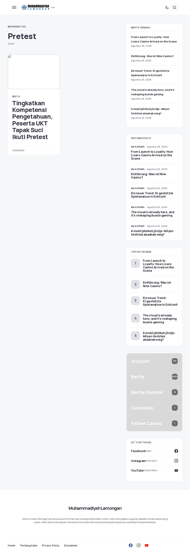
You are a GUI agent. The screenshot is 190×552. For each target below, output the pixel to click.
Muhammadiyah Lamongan (94, 508)
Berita (16, 96)
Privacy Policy (51, 545)
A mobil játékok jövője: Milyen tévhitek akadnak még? (152, 232)
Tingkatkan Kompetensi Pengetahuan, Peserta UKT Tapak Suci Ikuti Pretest (32, 120)
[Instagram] (138, 545)
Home (11, 545)
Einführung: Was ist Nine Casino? (152, 56)
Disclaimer (71, 545)
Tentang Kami (28, 545)
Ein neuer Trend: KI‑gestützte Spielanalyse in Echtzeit (152, 195)
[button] (14, 7)
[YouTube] (146, 545)
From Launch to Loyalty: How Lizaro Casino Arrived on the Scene (152, 155)
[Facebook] (130, 545)
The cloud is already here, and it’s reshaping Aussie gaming (152, 213)
